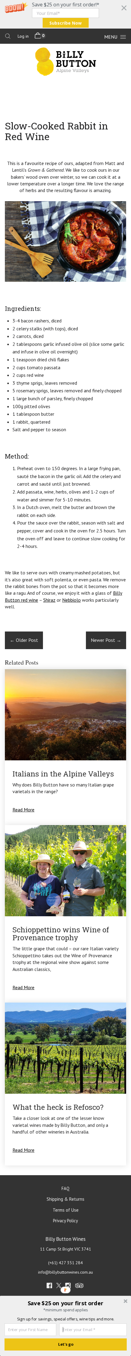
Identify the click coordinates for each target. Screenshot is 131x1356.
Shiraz (49, 600)
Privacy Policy (65, 1220)
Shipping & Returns (65, 1199)
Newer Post (106, 640)
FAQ (65, 1188)
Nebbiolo (71, 600)
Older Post (24, 640)
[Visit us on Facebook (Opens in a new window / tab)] (49, 1287)
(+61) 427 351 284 (65, 1262)
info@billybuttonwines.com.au (65, 1272)
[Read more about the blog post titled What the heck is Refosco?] (65, 1084)
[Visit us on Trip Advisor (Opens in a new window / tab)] (79, 1287)
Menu (110, 37)
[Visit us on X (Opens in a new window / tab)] (59, 1287)
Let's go (65, 1344)
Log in (23, 36)
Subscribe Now (65, 23)
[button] (65, 14)
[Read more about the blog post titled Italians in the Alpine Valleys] (65, 747)
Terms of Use (66, 1210)
